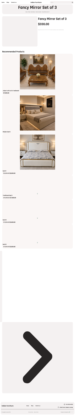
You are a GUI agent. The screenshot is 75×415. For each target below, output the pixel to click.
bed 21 (4, 171)
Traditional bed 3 (7, 195)
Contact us (13, 2)
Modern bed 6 (6, 132)
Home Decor (33, 12)
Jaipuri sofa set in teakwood (11, 91)
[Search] (72, 2)
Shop (8, 2)
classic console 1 (38, 12)
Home (3, 2)
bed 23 (4, 220)
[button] (37, 357)
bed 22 (4, 244)
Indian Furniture (36, 2)
